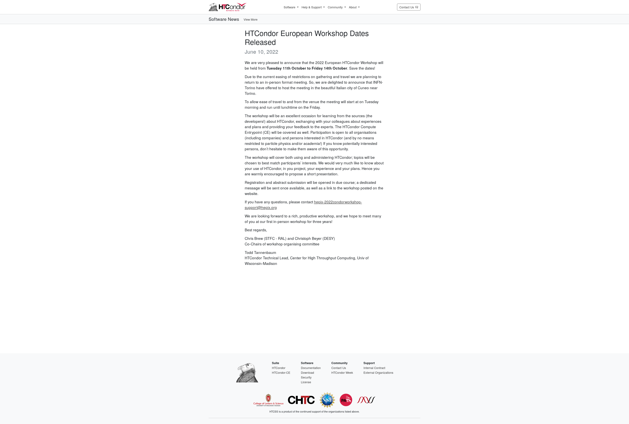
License (306, 382)
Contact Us (406, 7)
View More (250, 19)
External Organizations (378, 372)
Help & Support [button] (312, 7)
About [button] (353, 7)
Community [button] (335, 7)
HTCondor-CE (281, 372)
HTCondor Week (342, 372)
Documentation (311, 368)
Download (307, 372)
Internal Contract (374, 368)
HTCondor (278, 368)
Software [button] (290, 7)
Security (306, 377)
